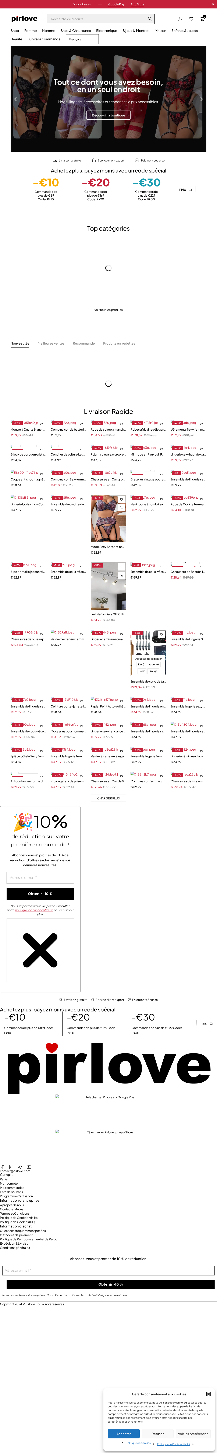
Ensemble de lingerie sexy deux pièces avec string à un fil (28, 706)
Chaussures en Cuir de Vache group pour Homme (109, 781)
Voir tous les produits (108, 310)
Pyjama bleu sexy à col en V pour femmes (109, 454)
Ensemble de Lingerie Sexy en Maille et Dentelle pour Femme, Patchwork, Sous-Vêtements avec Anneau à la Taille (188, 639)
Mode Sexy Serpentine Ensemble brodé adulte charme (109, 547)
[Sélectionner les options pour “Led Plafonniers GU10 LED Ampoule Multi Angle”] (121, 575)
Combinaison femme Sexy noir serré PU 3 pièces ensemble (148, 781)
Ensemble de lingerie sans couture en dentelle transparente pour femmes (148, 731)
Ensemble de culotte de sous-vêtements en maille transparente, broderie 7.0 (68, 504)
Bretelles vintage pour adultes (148, 479)
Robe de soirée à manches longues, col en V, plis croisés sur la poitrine (109, 429)
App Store (137, 4)
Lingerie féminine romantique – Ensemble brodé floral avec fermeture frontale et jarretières (109, 639)
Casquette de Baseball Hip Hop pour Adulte (188, 571)
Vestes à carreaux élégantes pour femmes (109, 756)
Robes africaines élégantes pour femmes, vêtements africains (148, 429)
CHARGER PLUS (108, 798)
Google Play (116, 4)
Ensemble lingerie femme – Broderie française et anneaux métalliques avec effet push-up (148, 756)
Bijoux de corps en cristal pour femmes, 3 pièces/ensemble (28, 454)
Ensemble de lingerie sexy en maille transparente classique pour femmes (188, 731)
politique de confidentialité (34, 910)
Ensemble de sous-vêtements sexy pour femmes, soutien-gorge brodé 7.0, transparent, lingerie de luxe (148, 571)
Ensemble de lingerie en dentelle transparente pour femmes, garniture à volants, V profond (148, 706)
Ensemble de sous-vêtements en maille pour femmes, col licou (68, 571)
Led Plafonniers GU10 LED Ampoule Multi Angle (109, 614)
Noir (142, 671)
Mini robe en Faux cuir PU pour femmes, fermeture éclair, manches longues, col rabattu (148, 454)
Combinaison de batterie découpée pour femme (68, 429)
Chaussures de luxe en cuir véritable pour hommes (188, 781)
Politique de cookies (138, 1443)
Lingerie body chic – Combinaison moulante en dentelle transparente (28, 504)
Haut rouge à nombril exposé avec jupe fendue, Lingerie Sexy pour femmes (148, 504)
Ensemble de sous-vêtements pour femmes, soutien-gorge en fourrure (28, 731)
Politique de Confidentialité (173, 1444)
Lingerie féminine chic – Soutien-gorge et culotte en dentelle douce (188, 756)
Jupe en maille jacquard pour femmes (28, 571)
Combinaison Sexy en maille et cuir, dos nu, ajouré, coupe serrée (68, 479)
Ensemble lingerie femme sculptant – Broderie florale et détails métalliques (68, 756)
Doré (141, 664)
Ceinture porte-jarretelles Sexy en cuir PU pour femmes (68, 706)
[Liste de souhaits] (191, 19)
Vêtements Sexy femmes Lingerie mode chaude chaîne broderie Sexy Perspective (188, 429)
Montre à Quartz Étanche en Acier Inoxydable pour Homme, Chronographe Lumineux (28, 429)
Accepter (124, 1434)
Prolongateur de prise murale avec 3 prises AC (68, 781)
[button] (208, 1394)
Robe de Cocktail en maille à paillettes (188, 504)
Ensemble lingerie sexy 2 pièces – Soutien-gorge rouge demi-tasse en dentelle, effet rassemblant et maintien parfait (188, 706)
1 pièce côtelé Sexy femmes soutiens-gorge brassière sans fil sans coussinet (28, 756)
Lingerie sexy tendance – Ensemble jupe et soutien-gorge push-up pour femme (109, 731)
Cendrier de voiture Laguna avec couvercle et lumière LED (68, 454)
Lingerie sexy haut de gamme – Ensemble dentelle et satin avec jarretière (188, 454)
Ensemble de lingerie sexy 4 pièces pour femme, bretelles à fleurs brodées (188, 479)
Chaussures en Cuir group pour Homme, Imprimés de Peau (109, 479)
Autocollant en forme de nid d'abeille (28, 781)
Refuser (158, 1434)
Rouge (153, 671)
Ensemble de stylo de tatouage (148, 681)
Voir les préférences (193, 1434)
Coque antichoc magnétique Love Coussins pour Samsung (28, 479)
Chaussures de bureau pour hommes (28, 639)
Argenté (154, 664)
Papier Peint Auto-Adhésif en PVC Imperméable (109, 706)
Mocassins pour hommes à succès (68, 731)
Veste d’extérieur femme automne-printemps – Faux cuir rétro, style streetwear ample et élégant (68, 639)
